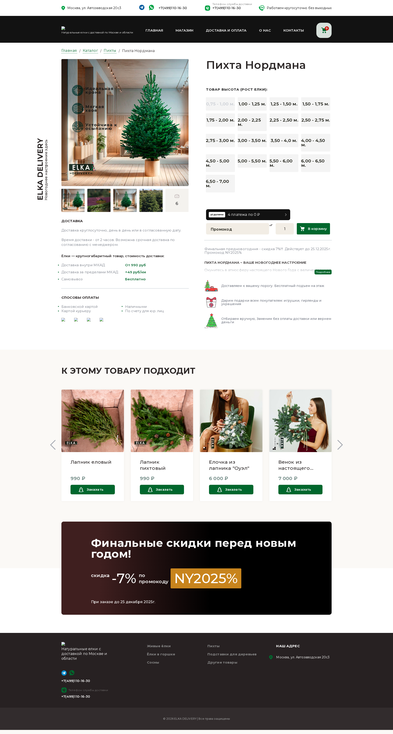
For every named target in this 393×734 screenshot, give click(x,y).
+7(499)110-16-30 (173, 8)
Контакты (293, 30)
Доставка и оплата (226, 30)
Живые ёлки (159, 646)
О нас (265, 30)
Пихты (110, 50)
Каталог (90, 50)
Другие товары (222, 662)
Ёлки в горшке (161, 654)
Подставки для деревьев (232, 654)
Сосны (153, 662)
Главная (154, 30)
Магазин (184, 30)
